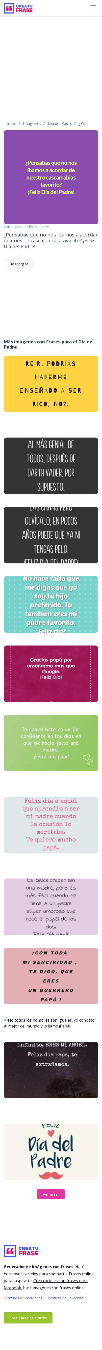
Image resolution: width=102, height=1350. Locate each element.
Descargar (18, 263)
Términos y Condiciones (23, 1298)
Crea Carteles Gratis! (28, 1317)
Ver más (50, 1194)
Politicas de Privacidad (66, 1298)
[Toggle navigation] (93, 8)
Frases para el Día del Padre (26, 226)
